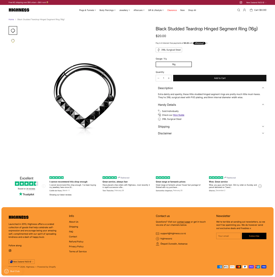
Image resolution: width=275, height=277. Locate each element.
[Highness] (19, 10)
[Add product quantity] (168, 78)
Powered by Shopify (46, 267)
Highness (30, 267)
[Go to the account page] (244, 10)
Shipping (73, 226)
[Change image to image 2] (13, 40)
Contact (73, 236)
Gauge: (161, 58)
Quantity (160, 72)
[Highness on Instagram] (240, 3)
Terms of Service (78, 251)
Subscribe (254, 236)
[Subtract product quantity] (158, 78)
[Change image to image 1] (13, 30)
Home (11, 19)
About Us (73, 221)
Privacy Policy (76, 246)
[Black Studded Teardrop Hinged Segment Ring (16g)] (85, 91)
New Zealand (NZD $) (255, 2)
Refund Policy (76, 241)
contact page (183, 221)
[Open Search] (238, 10)
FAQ (71, 231)
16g (173, 64)
